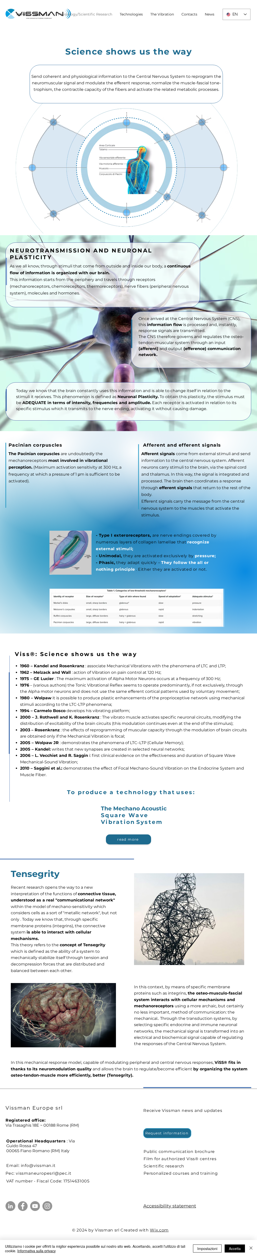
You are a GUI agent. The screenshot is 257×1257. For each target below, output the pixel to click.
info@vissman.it (38, 1165)
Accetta (235, 1248)
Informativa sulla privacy (36, 1250)
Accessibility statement (169, 1206)
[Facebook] (23, 1206)
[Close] (251, 1248)
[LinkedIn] (10, 1206)
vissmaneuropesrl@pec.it (43, 1173)
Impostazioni (207, 1248)
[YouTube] (35, 1206)
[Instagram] (47, 1206)
